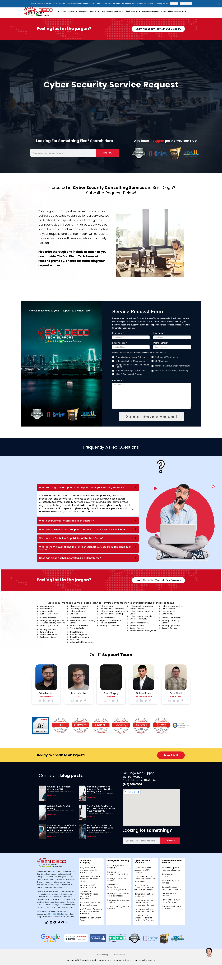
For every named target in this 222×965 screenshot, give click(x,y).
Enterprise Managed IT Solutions (130, 371)
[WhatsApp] (46, 923)
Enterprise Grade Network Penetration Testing (132, 366)
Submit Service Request (151, 416)
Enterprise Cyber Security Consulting (171, 371)
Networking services (150, 11)
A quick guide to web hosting (59, 807)
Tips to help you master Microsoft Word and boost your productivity (101, 808)
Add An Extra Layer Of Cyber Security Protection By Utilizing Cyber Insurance (62, 828)
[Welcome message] (209, 952)
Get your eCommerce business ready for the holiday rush (99, 789)
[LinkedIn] (50, 923)
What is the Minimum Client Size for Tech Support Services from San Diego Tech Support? (85, 548)
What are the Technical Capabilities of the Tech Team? (71, 538)
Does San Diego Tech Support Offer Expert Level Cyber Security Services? (81, 487)
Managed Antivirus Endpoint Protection (173, 366)
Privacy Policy (102, 955)
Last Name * (159, 333)
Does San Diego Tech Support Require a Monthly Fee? (70, 558)
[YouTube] (62, 923)
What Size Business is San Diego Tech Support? (66, 520)
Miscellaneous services (173, 11)
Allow (174, 3)
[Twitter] (58, 923)
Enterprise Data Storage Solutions (131, 357)
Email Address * (119, 343)
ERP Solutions (161, 361)
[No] (219, 3)
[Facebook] (54, 923)
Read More (185, 3)
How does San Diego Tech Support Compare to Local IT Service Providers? (82, 529)
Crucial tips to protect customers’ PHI (59, 788)
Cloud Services (131, 11)
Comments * (118, 381)
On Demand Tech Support (166, 357)
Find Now (107, 152)
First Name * (118, 333)
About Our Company (66, 11)
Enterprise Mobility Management (130, 361)
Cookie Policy (119, 955)
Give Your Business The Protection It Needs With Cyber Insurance (100, 828)
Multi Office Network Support (129, 374)
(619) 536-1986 (54, 914)
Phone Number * (160, 343)
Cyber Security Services (111, 11)
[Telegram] (66, 923)
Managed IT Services (87, 11)
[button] (88, 487)
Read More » (51, 795)
